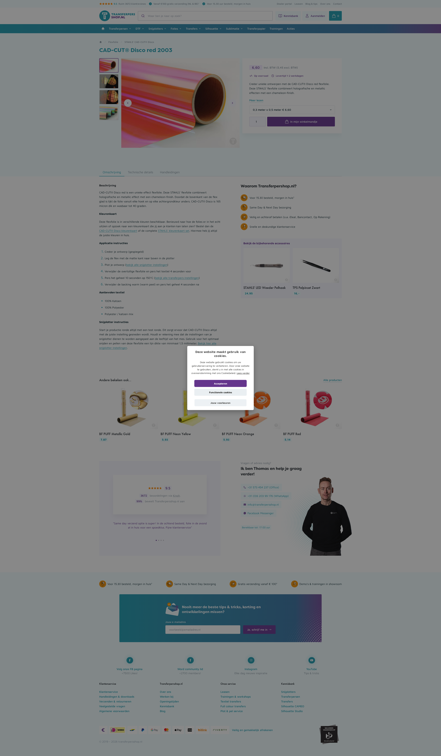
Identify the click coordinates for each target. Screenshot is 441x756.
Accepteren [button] (220, 383)
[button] (220, 402)
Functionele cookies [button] (220, 392)
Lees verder (243, 373)
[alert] (220, 378)
